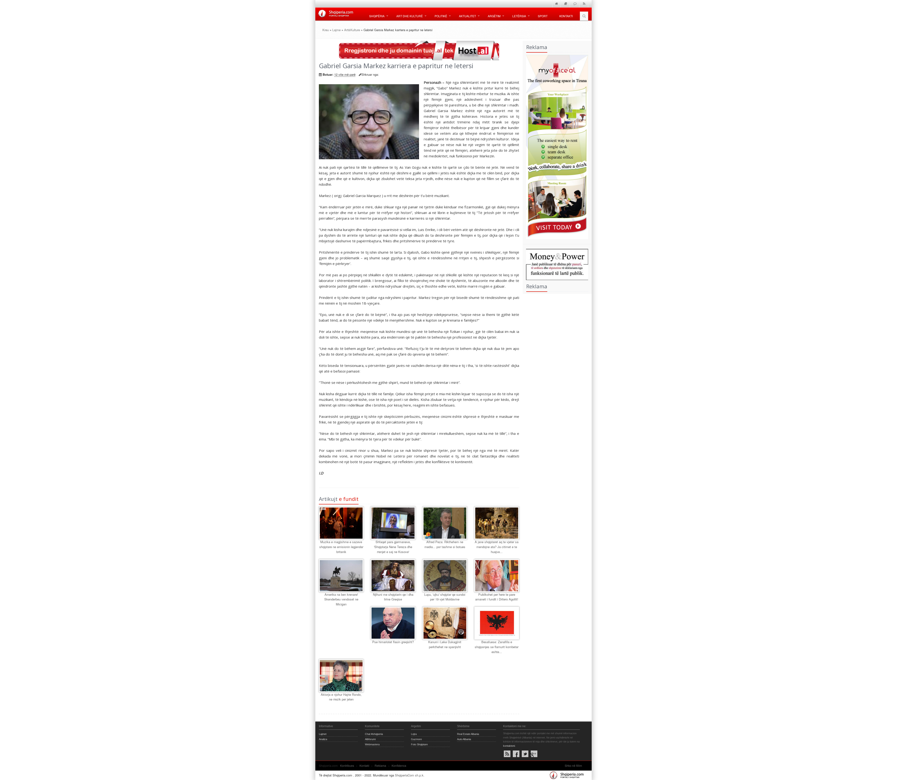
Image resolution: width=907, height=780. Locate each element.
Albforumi (370, 739)
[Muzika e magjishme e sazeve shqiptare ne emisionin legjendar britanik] (341, 523)
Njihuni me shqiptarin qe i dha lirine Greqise (393, 597)
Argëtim (494, 16)
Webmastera (372, 744)
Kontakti (566, 16)
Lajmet (322, 734)
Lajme (336, 30)
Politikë (441, 16)
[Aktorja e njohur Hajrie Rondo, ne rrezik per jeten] (341, 675)
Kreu (325, 30)
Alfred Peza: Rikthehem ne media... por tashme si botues (444, 544)
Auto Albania (464, 739)
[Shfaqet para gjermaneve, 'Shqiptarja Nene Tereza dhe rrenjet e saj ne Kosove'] (393, 523)
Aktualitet (467, 16)
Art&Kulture (352, 30)
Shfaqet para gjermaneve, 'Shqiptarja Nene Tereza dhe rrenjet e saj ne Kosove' (393, 547)
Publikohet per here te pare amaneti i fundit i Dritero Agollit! (496, 597)
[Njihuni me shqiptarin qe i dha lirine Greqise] (393, 575)
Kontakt (364, 765)
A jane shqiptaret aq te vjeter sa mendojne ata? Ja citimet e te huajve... (496, 547)
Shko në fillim (573, 765)
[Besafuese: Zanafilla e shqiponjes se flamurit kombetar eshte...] (496, 623)
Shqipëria (377, 16)
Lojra (414, 734)
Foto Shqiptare (419, 744)
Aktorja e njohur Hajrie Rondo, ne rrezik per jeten (341, 697)
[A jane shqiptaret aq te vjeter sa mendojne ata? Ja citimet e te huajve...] (496, 523)
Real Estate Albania (468, 734)
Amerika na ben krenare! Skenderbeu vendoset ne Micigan (341, 599)
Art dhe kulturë (409, 16)
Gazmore (416, 739)
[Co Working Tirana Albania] (555, 146)
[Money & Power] (555, 264)
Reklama (380, 765)
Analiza (323, 739)
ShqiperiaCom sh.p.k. (409, 775)
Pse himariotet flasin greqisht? (393, 642)
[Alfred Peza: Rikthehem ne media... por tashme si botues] (445, 523)
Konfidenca (399, 765)
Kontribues (347, 765)
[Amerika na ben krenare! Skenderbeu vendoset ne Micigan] (341, 575)
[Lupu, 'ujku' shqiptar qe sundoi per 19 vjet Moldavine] (445, 575)
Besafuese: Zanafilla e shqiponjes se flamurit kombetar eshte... (496, 647)
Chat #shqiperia (374, 734)
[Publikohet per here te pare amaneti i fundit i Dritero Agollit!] (496, 575)
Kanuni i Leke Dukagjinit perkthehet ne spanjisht (444, 644)
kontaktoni (509, 745)
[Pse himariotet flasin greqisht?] (393, 623)
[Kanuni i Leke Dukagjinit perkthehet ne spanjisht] (445, 623)
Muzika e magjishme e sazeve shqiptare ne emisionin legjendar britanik (341, 547)
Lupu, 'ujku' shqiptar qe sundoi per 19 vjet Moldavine (444, 597)
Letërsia (519, 16)
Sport (543, 16)
